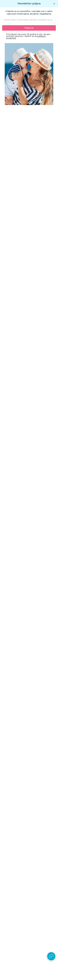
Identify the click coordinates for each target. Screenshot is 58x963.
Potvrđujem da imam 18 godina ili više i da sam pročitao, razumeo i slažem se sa (28, 36)
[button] (54, 3)
